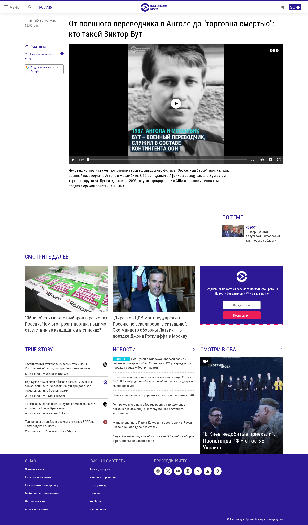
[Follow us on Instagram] (188, 471)
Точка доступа (99, 469)
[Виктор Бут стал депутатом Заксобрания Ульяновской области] (233, 231)
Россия (45, 7)
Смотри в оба (218, 349)
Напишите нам (35, 501)
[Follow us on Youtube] (178, 471)
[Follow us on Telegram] (198, 471)
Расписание (97, 509)
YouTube (95, 501)
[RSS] (208, 471)
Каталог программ (38, 477)
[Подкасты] (217, 471)
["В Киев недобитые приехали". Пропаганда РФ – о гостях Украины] (241, 405)
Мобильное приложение (42, 493)
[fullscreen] (279, 160)
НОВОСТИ (124, 349)
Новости (252, 227)
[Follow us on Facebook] (158, 471)
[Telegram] (282, 7)
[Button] (36, 47)
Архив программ (36, 509)
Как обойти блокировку (41, 485)
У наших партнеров (102, 477)
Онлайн (94, 493)
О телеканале (34, 469)
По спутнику (98, 485)
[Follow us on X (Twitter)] (168, 471)
